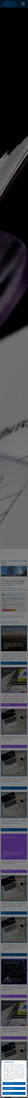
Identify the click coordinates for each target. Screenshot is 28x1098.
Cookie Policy (17, 1069)
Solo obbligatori (8, 1088)
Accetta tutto (8, 1083)
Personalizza (7, 1093)
